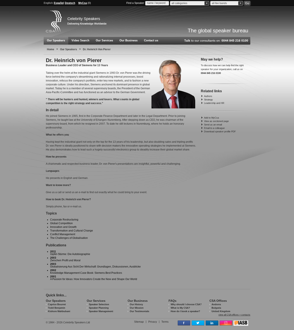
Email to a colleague (214, 128)
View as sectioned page (216, 121)
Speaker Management (101, 311)
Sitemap (139, 321)
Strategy (208, 99)
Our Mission (137, 308)
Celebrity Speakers (83, 19)
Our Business (128, 40)
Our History (136, 304)
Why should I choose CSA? (186, 304)
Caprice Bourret (57, 304)
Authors (208, 96)
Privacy (152, 321)
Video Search (80, 40)
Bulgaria (216, 308)
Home (50, 49)
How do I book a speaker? (185, 311)
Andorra (216, 304)
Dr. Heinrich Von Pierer (97, 49)
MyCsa (82, 3)
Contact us (151, 40)
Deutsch (70, 3)
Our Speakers (56, 40)
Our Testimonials (139, 311)
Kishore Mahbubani (59, 311)
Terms (165, 321)
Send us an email (213, 124)
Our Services (104, 40)
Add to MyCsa (211, 117)
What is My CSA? (180, 308)
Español (59, 3)
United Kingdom (221, 311)
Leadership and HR (214, 103)
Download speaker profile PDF (220, 131)
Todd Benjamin (56, 308)
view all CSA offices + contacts (234, 315)
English (48, 3)
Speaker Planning (99, 308)
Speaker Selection (99, 304)
